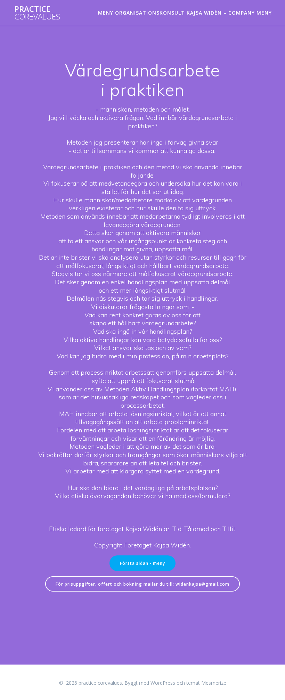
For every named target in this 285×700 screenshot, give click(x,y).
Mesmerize (213, 682)
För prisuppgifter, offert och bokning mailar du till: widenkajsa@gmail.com (142, 584)
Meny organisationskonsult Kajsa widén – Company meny (185, 12)
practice (37, 13)
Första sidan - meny (142, 563)
